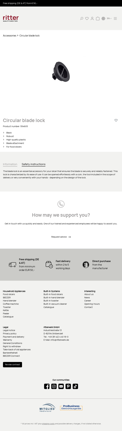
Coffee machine (11, 303)
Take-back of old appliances (17, 349)
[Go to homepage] (18, 18)
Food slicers (9, 294)
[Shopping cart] (98, 18)
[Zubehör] (61, 72)
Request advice (59, 236)
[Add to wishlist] (116, 120)
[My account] (92, 18)
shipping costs (48, 423)
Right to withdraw (12, 346)
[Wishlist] (87, 18)
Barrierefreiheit (10, 352)
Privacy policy (10, 333)
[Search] (81, 18)
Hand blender (9, 300)
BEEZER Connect (11, 355)
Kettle (6, 310)
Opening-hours (92, 303)
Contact (88, 307)
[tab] (10, 163)
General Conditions (12, 343)
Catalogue (8, 316)
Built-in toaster (51, 300)
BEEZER (7, 297)
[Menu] (115, 18)
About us (89, 294)
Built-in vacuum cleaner (55, 303)
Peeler (6, 313)
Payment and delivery (13, 336)
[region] (61, 75)
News (87, 297)
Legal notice (9, 330)
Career (87, 300)
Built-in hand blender (54, 297)
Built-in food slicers (53, 294)
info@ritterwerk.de (60, 339)
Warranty (7, 339)
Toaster (7, 307)
